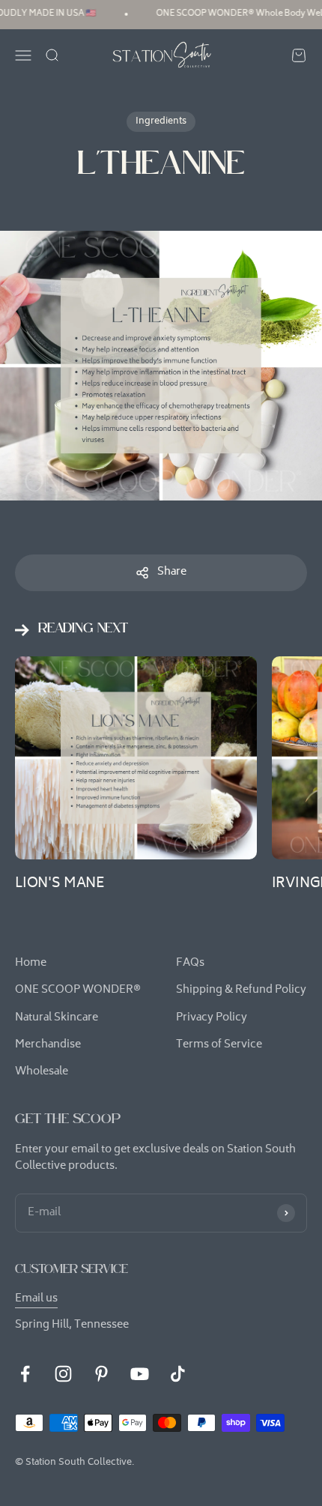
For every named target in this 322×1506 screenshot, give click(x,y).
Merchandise (48, 1045)
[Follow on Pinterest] (101, 1374)
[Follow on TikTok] (178, 1374)
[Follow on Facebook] (25, 1374)
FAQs (190, 963)
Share (171, 572)
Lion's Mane (59, 883)
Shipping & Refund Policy (241, 990)
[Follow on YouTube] (140, 1374)
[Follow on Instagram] (63, 1374)
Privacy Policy (211, 1018)
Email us (36, 1298)
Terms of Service (219, 1045)
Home (30, 963)
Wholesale (41, 1072)
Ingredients (161, 121)
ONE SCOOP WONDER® (78, 990)
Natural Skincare (56, 1018)
